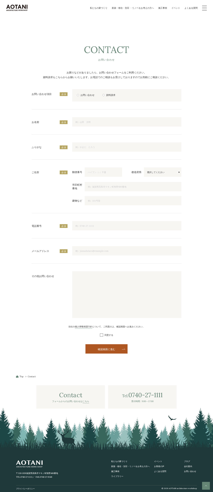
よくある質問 (191, 7)
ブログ (187, 461)
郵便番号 (77, 172)
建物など (77, 200)
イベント (175, 7)
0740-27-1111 (26, 476)
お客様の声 (159, 466)
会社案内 (188, 466)
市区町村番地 (77, 186)
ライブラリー (117, 476)
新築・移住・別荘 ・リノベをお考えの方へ (133, 7)
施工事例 (162, 7)
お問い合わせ (190, 471)
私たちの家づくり (98, 7)
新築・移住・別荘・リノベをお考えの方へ (130, 466)
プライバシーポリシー (25, 488)
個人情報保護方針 (83, 326)
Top (22, 376)
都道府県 (136, 172)
